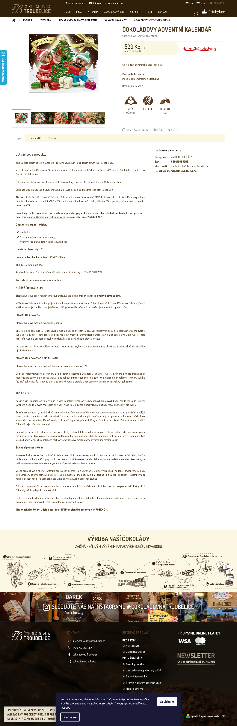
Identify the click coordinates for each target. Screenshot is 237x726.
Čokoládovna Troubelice (85, 654)
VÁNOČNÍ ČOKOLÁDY (181, 157)
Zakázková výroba (135, 651)
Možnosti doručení (133, 74)
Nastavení (70, 717)
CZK (191, 3)
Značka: (139, 36)
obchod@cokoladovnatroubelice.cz (47, 216)
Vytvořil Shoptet (198, 716)
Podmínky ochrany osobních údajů (143, 682)
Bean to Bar (203, 166)
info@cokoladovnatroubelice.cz (89, 640)
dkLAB (221, 716)
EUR (203, 3)
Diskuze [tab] (52, 138)
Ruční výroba (188, 166)
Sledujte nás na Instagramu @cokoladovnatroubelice (123, 606)
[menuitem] (67, 12)
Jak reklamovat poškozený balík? (143, 670)
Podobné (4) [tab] (35, 138)
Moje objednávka (134, 688)
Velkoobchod (132, 645)
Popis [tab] (18, 138)
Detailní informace (131, 85)
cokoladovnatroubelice (84, 661)
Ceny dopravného (135, 664)
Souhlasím (167, 702)
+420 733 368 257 (82, 647)
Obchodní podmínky (136, 676)
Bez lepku (176, 166)
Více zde (65, 707)
